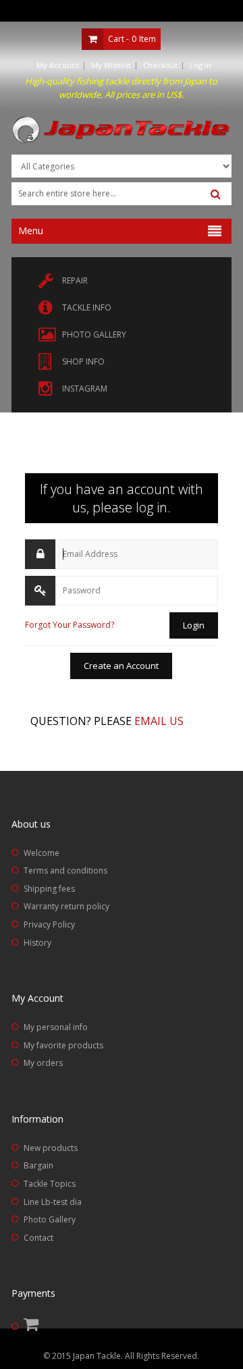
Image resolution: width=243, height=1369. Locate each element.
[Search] (216, 194)
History (37, 942)
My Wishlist (111, 65)
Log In (200, 65)
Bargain (38, 1165)
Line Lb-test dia (53, 1202)
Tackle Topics (50, 1183)
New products (51, 1148)
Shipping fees (49, 888)
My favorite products (63, 1045)
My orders (43, 1063)
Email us (159, 721)
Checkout (160, 65)
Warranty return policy (66, 906)
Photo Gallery (50, 1219)
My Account (57, 65)
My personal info (56, 1027)
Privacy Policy (49, 924)
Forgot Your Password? (69, 624)
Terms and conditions (65, 870)
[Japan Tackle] (121, 130)
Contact (38, 1237)
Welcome (41, 853)
